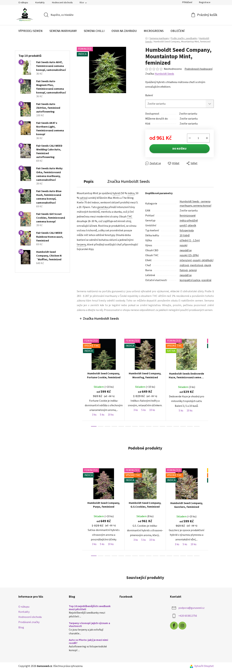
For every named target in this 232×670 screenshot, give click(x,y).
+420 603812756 (187, 616)
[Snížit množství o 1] (189, 138)
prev (79, 381)
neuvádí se (186, 250)
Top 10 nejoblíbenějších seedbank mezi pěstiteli (90, 608)
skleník (192, 225)
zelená (193, 270)
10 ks (111, 415)
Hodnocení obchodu (62, 2)
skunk (207, 265)
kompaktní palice (190, 280)
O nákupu (23, 2)
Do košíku (179, 149)
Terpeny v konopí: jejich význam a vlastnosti (89, 625)
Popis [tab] (89, 182)
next (211, 381)
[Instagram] (182, 626)
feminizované (188, 215)
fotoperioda (187, 230)
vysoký (183, 245)
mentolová (196, 265)
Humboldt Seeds (164, 74)
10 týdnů (185, 235)
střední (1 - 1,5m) (190, 240)
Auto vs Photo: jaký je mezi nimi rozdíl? (88, 642)
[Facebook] (174, 626)
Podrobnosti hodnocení (198, 69)
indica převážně (189, 220)
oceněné (206, 280)
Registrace (204, 2)
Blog (21, 627)
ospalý (196, 260)
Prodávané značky (28, 622)
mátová (184, 265)
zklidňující (207, 260)
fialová (184, 270)
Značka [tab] (128, 182)
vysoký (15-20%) (189, 255)
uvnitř (183, 225)
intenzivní (185, 260)
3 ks (94, 415)
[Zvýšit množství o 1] (207, 138)
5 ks (102, 415)
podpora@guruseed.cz (191, 608)
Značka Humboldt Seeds (101, 318)
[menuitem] (30, 31)
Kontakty (40, 2)
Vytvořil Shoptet (204, 666)
